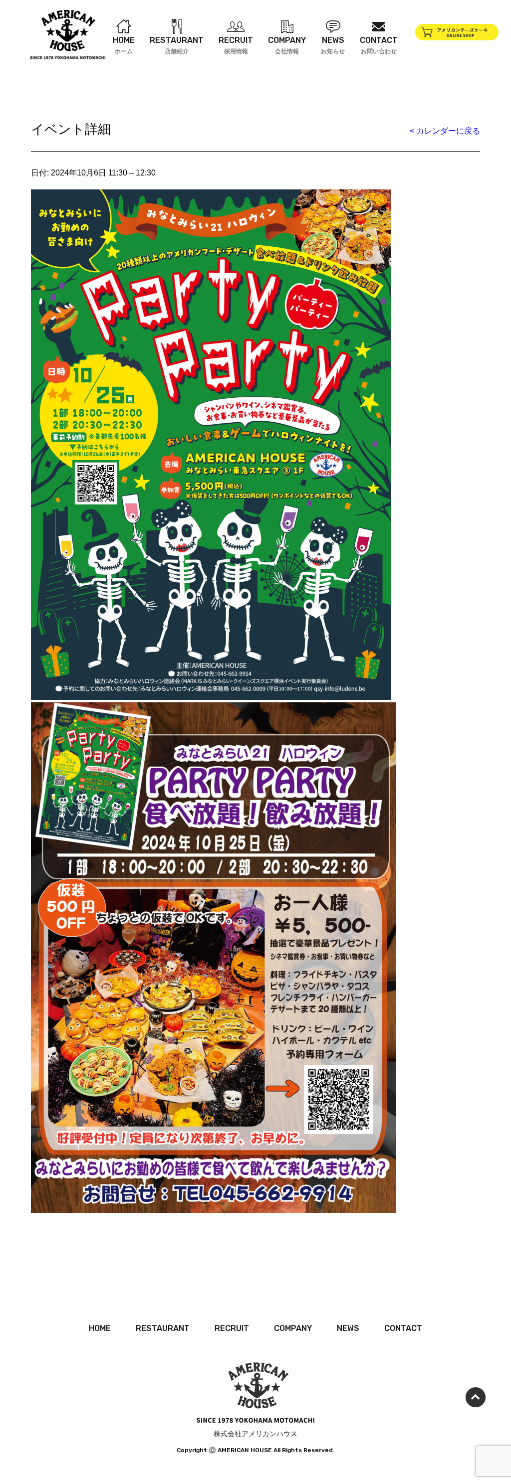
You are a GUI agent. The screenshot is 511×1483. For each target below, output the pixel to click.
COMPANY (293, 1328)
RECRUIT (232, 1328)
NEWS (348, 1328)
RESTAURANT (163, 1328)
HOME (100, 1328)
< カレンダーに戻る (445, 131)
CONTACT (403, 1328)
